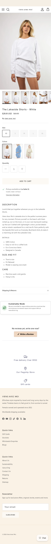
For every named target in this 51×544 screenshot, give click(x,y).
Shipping (5, 475)
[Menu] (3, 9)
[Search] (9, 9)
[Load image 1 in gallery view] (25, 51)
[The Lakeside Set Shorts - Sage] (29, 151)
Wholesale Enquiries (10, 441)
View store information (12, 195)
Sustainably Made (16, 304)
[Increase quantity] (22, 169)
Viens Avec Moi (11, 534)
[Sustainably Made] (4, 308)
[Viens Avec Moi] (25, 9)
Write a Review (28, 335)
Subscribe (10, 515)
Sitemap (5, 482)
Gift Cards (6, 434)
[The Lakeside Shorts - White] (7, 151)
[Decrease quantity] (5, 169)
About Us (5, 460)
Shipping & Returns (9, 290)
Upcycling (6, 468)
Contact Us (6, 471)
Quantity (5, 163)
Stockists (5, 438)
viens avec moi (10, 118)
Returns (5, 478)
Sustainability (7, 464)
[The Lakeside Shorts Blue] (18, 151)
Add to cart (25, 181)
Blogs (4, 445)
